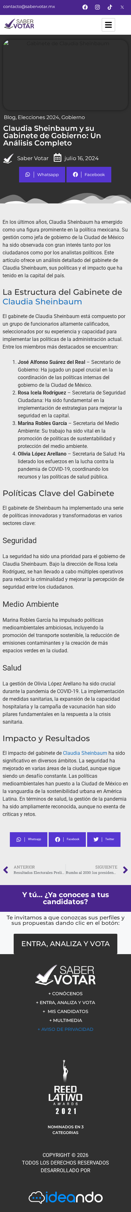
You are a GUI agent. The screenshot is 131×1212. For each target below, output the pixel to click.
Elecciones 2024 (38, 117)
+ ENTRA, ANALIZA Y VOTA (65, 1002)
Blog (10, 117)
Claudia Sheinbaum (42, 301)
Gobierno (73, 117)
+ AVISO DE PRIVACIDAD (65, 1029)
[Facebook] (85, 7)
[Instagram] (97, 7)
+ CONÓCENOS (65, 993)
